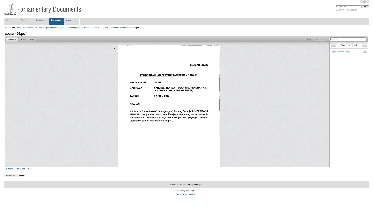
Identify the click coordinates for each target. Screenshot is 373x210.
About (68, 20)
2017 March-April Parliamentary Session (51, 28)
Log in (364, 1)
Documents (56, 20)
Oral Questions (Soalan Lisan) (83, 28)
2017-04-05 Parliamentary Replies (111, 28)
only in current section (347, 10)
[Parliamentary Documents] (42, 9)
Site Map (180, 194)
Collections (40, 20)
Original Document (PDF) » (340, 52)
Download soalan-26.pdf (15, 169)
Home (8, 20)
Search (24, 20)
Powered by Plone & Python (186, 191)
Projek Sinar (179, 185)
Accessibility (190, 194)
